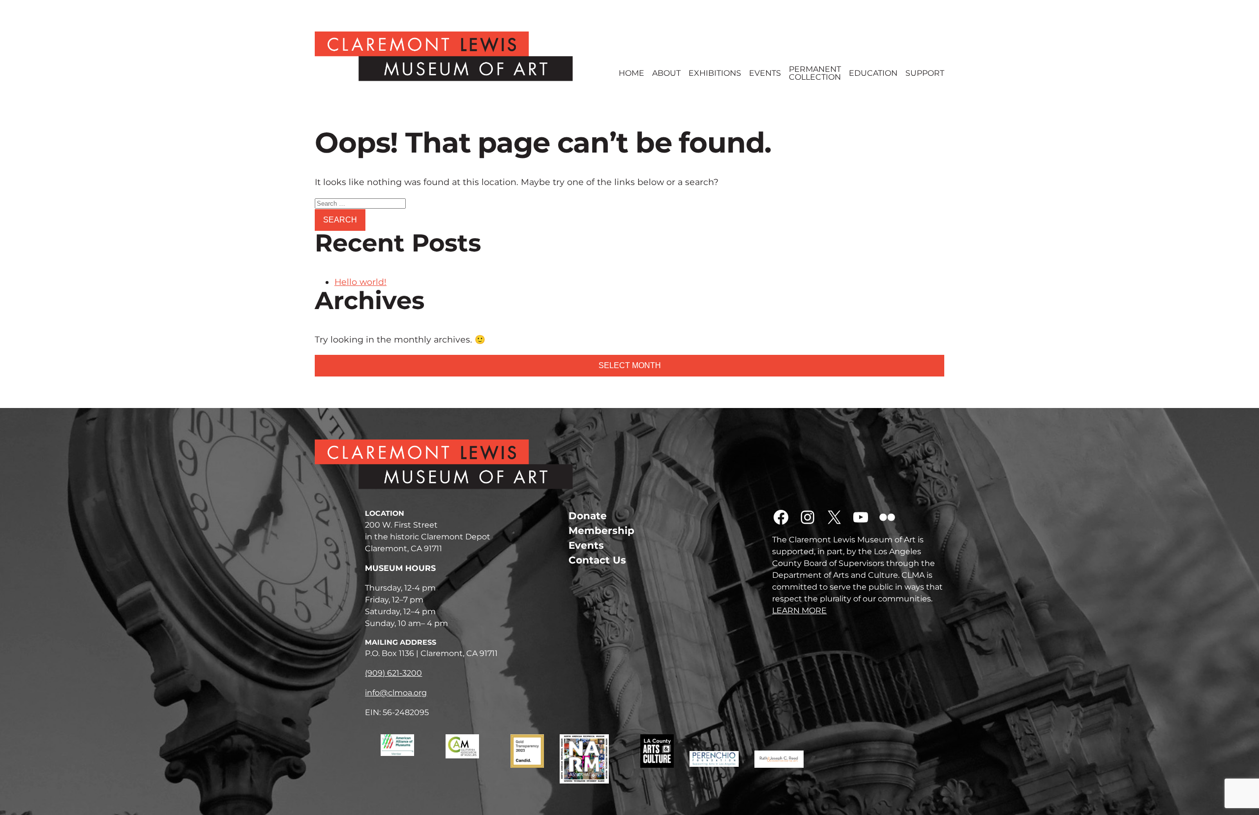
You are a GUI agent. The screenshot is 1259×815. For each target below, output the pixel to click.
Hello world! (360, 282)
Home (631, 73)
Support (924, 73)
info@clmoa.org (396, 692)
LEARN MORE (799, 610)
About (666, 73)
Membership (601, 530)
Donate (588, 516)
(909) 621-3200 (393, 673)
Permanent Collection (815, 73)
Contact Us (597, 560)
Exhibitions (715, 73)
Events (765, 73)
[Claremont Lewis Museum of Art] (459, 56)
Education (873, 73)
